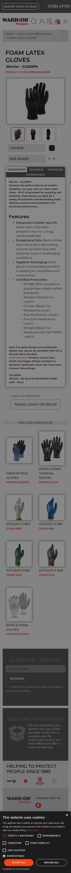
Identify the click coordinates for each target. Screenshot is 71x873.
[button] (35, 856)
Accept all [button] (18, 862)
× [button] (67, 815)
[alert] (35, 436)
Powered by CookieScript (16, 869)
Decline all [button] (51, 862)
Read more (33, 830)
